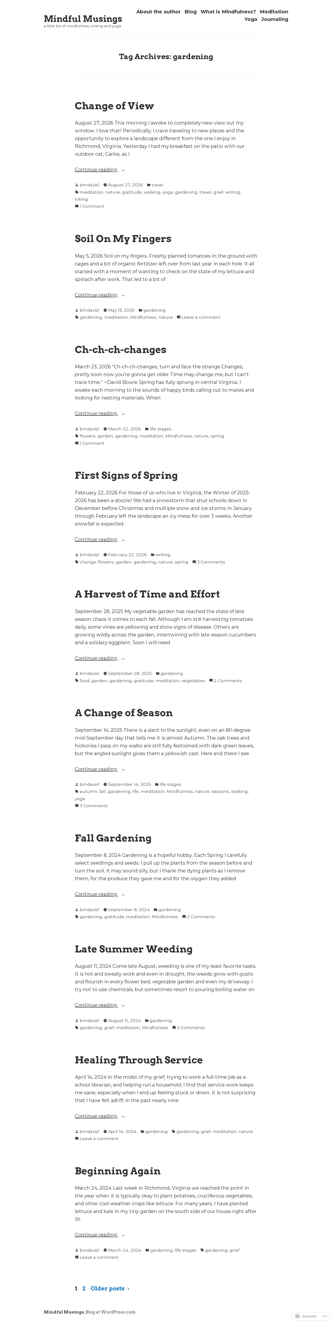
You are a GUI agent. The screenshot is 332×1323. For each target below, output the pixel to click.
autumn (88, 791)
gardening (186, 192)
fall (102, 791)
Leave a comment (201, 317)
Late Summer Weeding (134, 949)
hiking (81, 199)
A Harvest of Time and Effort (147, 594)
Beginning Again (118, 1171)
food (84, 680)
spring (217, 435)
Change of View (114, 106)
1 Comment (92, 206)
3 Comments (211, 562)
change (88, 561)
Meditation (274, 11)
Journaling (274, 19)
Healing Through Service (139, 1060)
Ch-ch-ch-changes (120, 349)
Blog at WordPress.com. (111, 1311)
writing (232, 192)
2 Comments (228, 681)
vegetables (193, 680)
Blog (190, 11)
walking (152, 192)
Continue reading (96, 169)
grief (218, 192)
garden (105, 435)
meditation (91, 192)
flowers (87, 435)
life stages (160, 428)
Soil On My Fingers (123, 239)
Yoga (251, 19)
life (135, 791)
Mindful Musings (83, 19)
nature (112, 192)
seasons (220, 791)
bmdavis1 (89, 184)
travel (157, 184)
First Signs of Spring (126, 475)
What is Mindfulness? (228, 11)
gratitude (132, 192)
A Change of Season (124, 713)
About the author (158, 11)
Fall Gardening (113, 838)
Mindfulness (143, 317)
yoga (168, 192)
